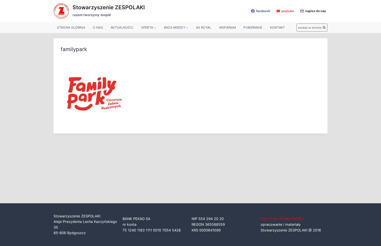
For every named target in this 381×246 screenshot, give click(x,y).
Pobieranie (252, 27)
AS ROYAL (203, 27)
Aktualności (122, 27)
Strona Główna (71, 27)
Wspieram (227, 27)
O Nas (98, 27)
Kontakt (277, 27)
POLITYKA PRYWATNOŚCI (282, 218)
